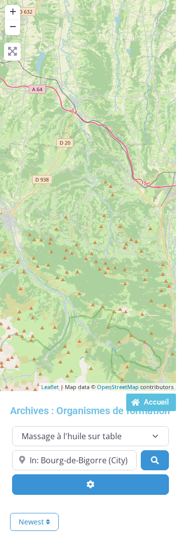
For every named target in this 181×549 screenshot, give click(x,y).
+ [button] (13, 11)
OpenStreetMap (118, 387)
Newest (32, 521)
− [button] (13, 26)
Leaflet (50, 387)
